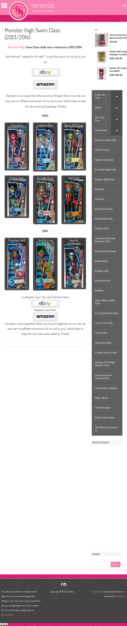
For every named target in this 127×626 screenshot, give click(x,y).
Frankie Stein (16, 178)
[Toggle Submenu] (116, 96)
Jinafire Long (45, 240)
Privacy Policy (7, 614)
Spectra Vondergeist (74, 241)
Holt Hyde (73, 178)
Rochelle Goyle (45, 178)
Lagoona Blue (45, 125)
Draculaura (17, 125)
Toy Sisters (43, 6)
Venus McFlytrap (73, 125)
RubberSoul (98, 591)
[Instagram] (64, 584)
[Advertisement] (107, 497)
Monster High (16, 47)
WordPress (119, 596)
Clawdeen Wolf (16, 240)
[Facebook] (62, 584)
